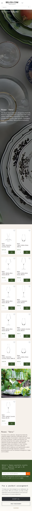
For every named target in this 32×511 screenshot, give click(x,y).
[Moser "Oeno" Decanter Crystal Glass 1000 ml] (8, 347)
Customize (16, 507)
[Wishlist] (22, 3)
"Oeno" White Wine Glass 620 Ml (7, 329)
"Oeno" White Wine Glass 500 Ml (22, 273)
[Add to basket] (11, 252)
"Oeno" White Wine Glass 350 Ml (7, 301)
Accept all (16, 499)
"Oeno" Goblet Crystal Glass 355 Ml (8, 417)
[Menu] (2, 3)
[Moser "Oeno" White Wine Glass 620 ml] (8, 319)
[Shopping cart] (24, 3)
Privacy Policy (5, 478)
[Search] (28, 7)
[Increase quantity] (7, 252)
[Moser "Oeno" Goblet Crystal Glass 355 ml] (8, 407)
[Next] (29, 383)
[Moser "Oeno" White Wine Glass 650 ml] (8, 264)
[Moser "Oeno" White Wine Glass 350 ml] (8, 292)
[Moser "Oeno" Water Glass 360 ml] (23, 347)
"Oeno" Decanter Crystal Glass (6, 245)
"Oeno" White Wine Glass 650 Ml (7, 273)
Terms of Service (15, 478)
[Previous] (2, 383)
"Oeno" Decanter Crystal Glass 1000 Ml (8, 357)
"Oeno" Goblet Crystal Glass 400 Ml (23, 329)
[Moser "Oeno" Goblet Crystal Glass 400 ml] (23, 319)
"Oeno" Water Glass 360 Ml (22, 357)
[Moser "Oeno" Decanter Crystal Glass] (8, 236)
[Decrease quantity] (3, 252)
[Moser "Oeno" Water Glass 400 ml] (23, 236)
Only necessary (16, 503)
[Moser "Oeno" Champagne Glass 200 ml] (23, 292)
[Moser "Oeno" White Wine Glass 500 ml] (23, 264)
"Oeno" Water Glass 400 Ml (22, 245)
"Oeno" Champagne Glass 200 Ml (22, 301)
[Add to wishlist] (14, 230)
